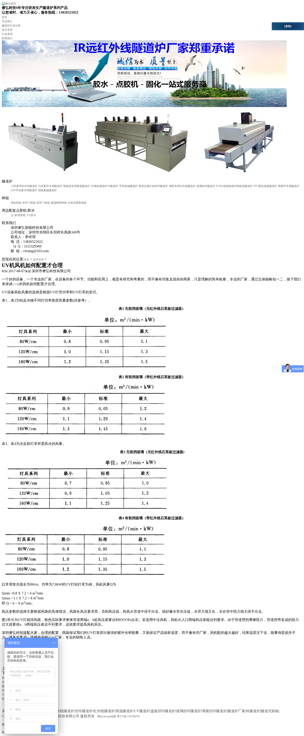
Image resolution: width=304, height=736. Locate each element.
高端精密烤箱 (59, 202)
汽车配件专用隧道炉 (50, 186)
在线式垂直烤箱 (77, 202)
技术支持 (7, 29)
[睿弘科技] (9, 3)
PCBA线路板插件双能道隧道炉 (234, 186)
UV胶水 (31, 215)
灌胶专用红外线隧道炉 (182, 186)
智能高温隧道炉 (47, 190)
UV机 (15, 284)
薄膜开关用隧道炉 (288, 186)
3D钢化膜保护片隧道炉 (104, 186)
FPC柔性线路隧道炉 (265, 186)
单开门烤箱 (29, 202)
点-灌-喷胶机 (18, 215)
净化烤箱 (16, 202)
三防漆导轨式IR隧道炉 (24, 186)
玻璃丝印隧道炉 (206, 186)
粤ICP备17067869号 (128, 716)
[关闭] (288, 26)
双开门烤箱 (43, 202)
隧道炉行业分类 (11, 25)
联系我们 (7, 38)
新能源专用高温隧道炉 (76, 186)
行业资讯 (7, 34)
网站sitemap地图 (106, 716)
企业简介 (7, 21)
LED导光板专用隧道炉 (24, 190)
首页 (4, 17)
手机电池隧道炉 (128, 186)
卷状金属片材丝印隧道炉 (153, 186)
